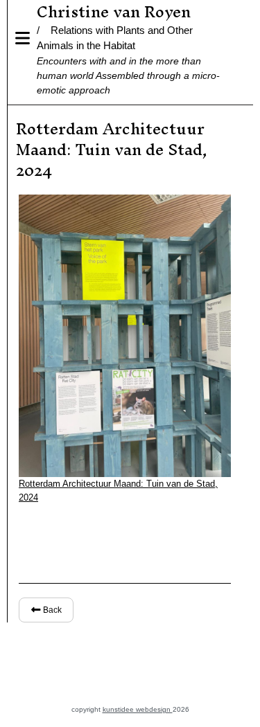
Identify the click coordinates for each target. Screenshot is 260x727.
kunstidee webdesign (138, 709)
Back (51, 610)
